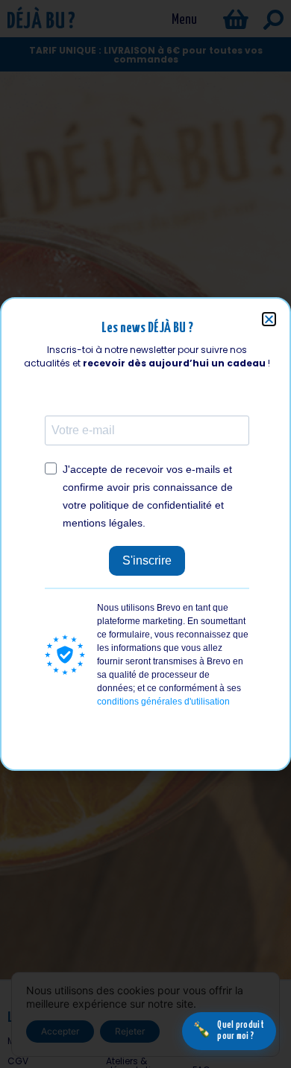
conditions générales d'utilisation (163, 701)
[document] (145, 534)
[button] (269, 319)
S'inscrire (147, 560)
